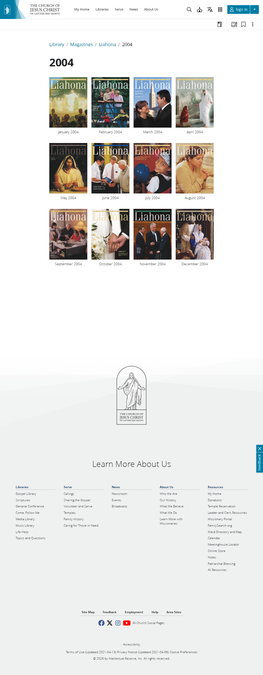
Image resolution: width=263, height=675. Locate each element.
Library (56, 44)
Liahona (107, 44)
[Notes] (219, 24)
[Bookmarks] (243, 24)
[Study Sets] (234, 24)
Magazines (81, 44)
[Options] (253, 24)
